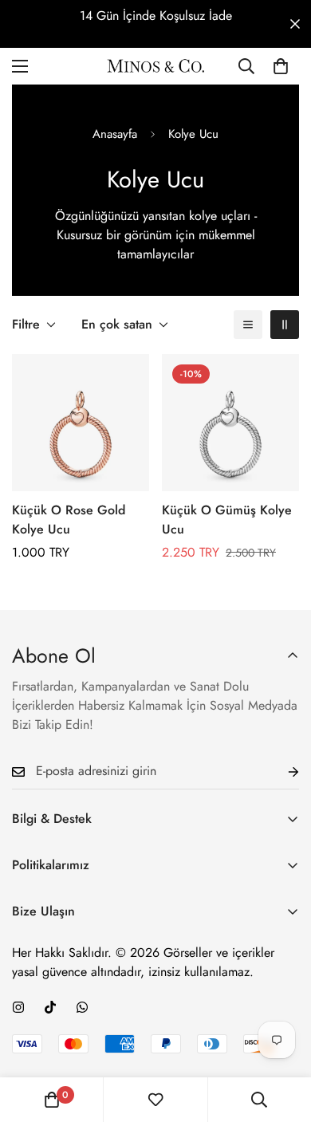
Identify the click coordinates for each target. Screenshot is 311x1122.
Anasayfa (115, 134)
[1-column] (248, 324)
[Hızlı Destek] (82, 1007)
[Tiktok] (50, 1007)
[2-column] (284, 324)
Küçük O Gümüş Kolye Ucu (227, 519)
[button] (280, 66)
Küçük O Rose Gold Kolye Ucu (68, 519)
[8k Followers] (18, 1007)
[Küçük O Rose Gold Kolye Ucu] (80, 422)
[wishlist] (155, 1100)
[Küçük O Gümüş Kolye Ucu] (230, 422)
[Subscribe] (280, 771)
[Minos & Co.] (156, 66)
